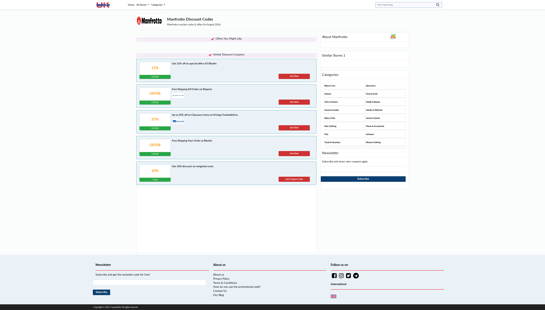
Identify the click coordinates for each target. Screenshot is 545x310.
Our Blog (218, 295)
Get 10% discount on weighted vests (192, 166)
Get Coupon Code (294, 179)
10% (155, 171)
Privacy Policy (221, 279)
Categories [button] (157, 5)
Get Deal (294, 76)
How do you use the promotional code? (237, 287)
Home (131, 5)
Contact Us (220, 291)
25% (155, 119)
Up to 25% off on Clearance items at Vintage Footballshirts (205, 115)
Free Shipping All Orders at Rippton (192, 89)
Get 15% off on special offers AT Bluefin (194, 63)
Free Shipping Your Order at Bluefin (192, 141)
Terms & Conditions (225, 283)
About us (218, 274)
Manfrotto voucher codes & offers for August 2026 (194, 24)
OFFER (155, 93)
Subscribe (363, 179)
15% (155, 68)
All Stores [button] (141, 5)
